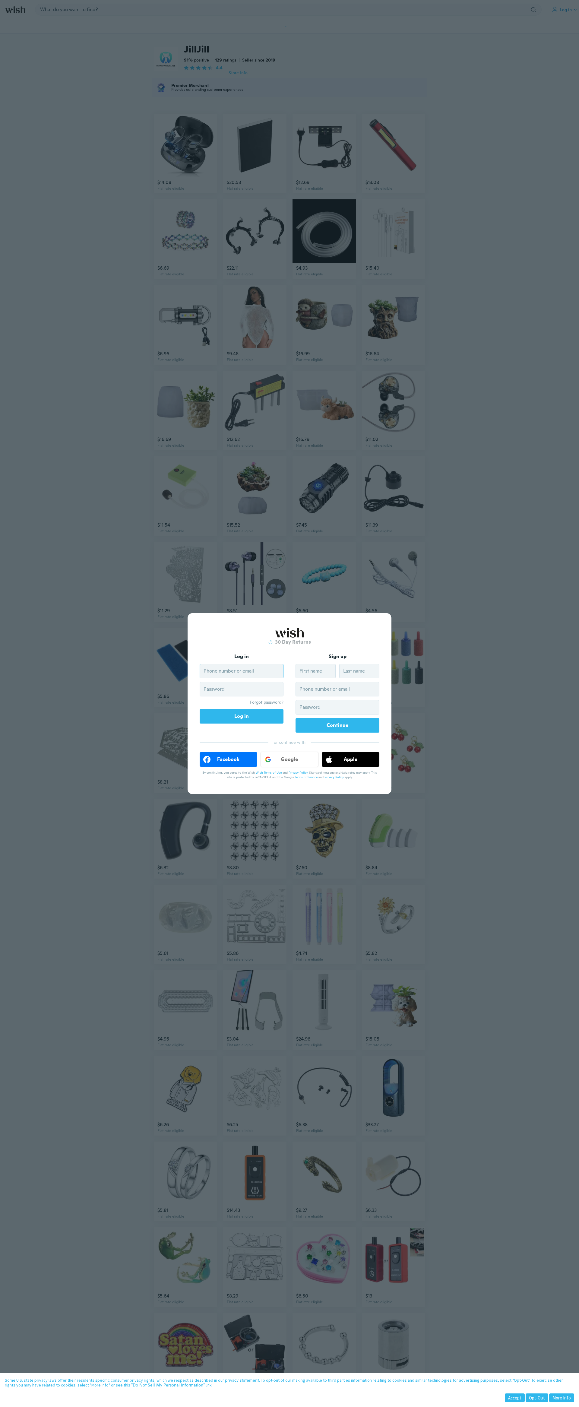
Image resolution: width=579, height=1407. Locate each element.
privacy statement (242, 1380)
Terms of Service (306, 777)
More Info (561, 1398)
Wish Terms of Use (269, 773)
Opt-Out (537, 1398)
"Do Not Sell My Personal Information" (168, 1385)
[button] (228, 759)
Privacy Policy (298, 773)
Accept (514, 1398)
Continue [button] (337, 725)
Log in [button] (241, 716)
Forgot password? (266, 702)
